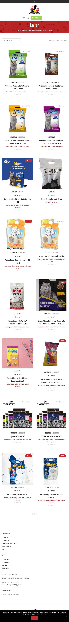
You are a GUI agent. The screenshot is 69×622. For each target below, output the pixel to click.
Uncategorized (51, 442)
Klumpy (13, 205)
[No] (67, 616)
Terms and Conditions (9, 543)
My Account (36, 17)
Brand (40, 92)
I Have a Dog (6, 562)
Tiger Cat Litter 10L (17, 436)
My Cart (4, 565)
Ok (34, 618)
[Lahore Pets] (34, 9)
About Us (5, 538)
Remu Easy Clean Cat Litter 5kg (51, 256)
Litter (44, 30)
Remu (55, 202)
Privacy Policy (6, 546)
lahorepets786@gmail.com (15, 585)
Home (19, 30)
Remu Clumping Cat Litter (51, 199)
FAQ (3, 549)
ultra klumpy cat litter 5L (17, 494)
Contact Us (5, 541)
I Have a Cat (6, 559)
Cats (23, 30)
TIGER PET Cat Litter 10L (51, 436)
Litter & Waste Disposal (34, 30)
